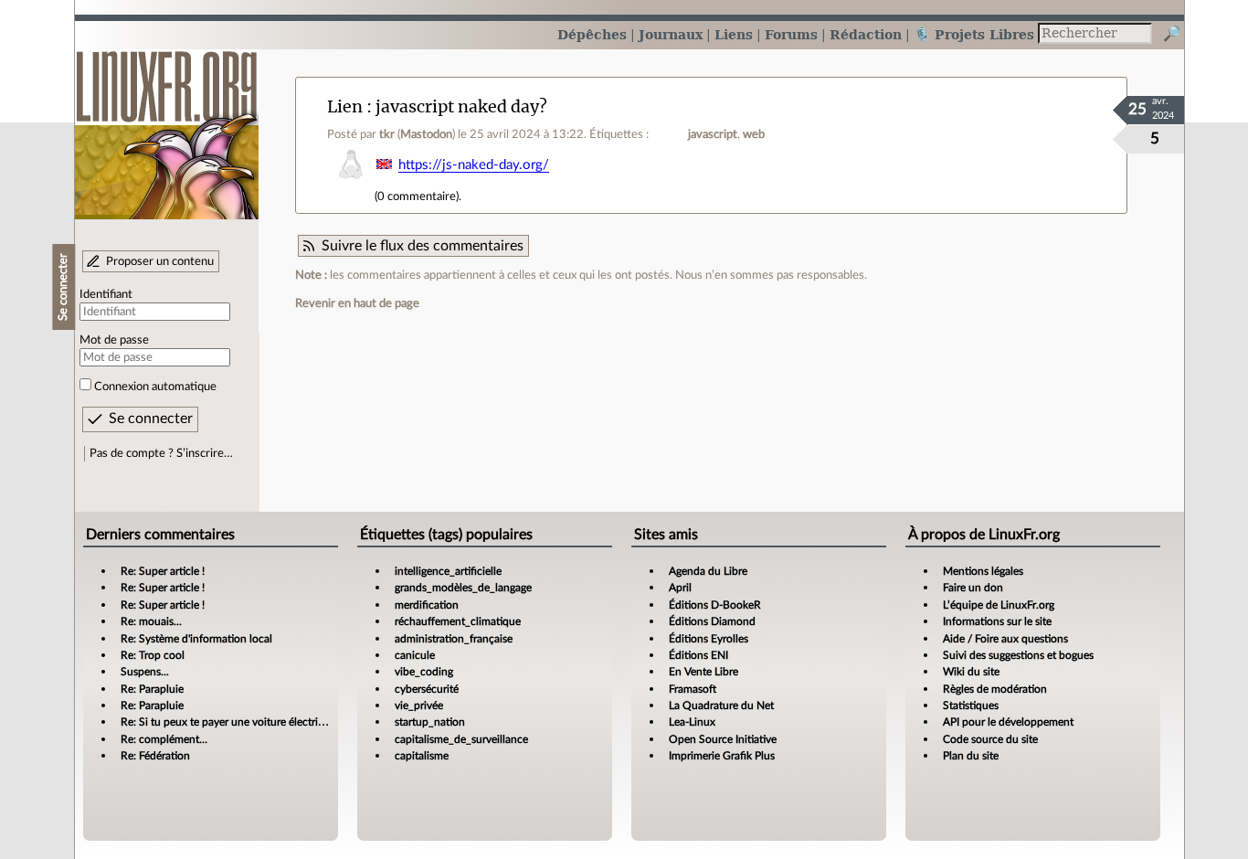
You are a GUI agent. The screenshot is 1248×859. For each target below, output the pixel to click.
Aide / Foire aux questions (1005, 638)
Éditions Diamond (712, 621)
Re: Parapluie (152, 689)
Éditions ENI (698, 655)
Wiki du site (971, 671)
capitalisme (422, 755)
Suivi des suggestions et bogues (1018, 655)
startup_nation (430, 721)
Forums (791, 34)
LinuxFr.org (167, 125)
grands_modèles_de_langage (463, 587)
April (680, 587)
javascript (712, 134)
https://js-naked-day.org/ (473, 165)
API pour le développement (1008, 721)
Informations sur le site (997, 621)
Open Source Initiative (723, 739)
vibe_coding (424, 671)
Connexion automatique (155, 386)
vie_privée (419, 705)
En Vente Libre (703, 671)
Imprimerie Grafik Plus (722, 755)
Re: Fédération (155, 755)
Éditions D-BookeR (715, 604)
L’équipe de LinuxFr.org (998, 604)
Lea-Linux (692, 721)
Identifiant (105, 294)
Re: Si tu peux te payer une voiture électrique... (232, 721)
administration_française (454, 638)
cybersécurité (427, 689)
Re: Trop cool (153, 655)
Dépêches (592, 34)
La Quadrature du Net (721, 705)
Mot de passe (114, 339)
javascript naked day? (461, 106)
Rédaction (866, 34)
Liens (733, 34)
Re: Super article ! (163, 571)
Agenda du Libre (708, 571)
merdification (427, 604)
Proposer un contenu (160, 261)
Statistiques (971, 705)
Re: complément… (164, 739)
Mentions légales (983, 571)
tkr (387, 134)
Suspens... (145, 671)
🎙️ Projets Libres (974, 34)
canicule (415, 655)
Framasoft (692, 689)
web (754, 134)
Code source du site (990, 739)
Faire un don (973, 587)
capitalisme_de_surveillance (461, 739)
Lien (345, 106)
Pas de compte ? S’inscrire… (161, 453)
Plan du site (971, 755)
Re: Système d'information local (196, 638)
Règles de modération (995, 689)
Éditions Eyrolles (708, 638)
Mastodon (426, 134)
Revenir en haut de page (357, 303)
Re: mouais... (151, 621)
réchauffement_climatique (458, 621)
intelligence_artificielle (448, 571)
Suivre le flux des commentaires (423, 246)
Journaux (671, 34)
